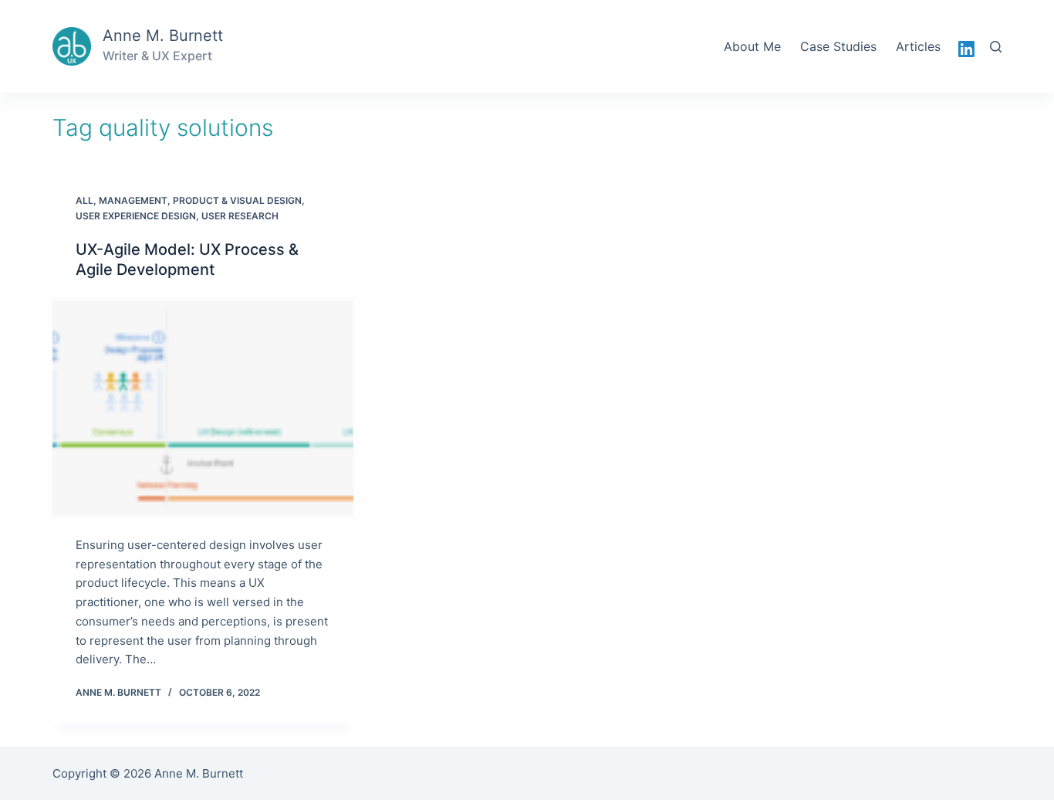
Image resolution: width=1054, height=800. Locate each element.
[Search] (996, 47)
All (84, 200)
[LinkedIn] (966, 49)
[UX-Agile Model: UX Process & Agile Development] (202, 407)
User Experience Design (136, 216)
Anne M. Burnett (163, 35)
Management (133, 200)
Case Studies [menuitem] (838, 46)
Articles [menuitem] (918, 46)
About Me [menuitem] (752, 46)
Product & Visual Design (237, 200)
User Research (240, 216)
